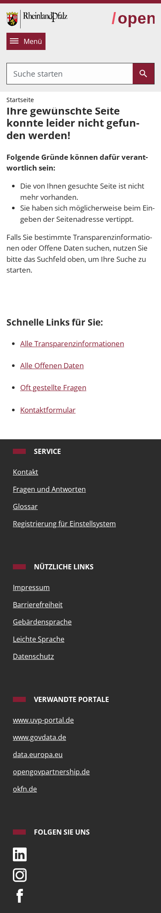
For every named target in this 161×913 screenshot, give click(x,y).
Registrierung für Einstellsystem (64, 523)
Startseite (20, 100)
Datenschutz (33, 656)
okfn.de (25, 789)
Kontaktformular (48, 410)
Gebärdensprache (42, 622)
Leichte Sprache (38, 639)
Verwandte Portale (70, 699)
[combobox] (70, 73)
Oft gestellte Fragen (53, 387)
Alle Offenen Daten (52, 365)
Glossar (25, 506)
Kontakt (25, 472)
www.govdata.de (39, 737)
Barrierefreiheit (38, 604)
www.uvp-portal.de (43, 720)
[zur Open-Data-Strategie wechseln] (133, 19)
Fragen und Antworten (49, 489)
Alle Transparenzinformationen (72, 343)
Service (46, 451)
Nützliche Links (63, 566)
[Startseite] (36, 18)
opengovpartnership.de (51, 771)
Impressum (31, 587)
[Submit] (143, 73)
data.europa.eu (38, 754)
